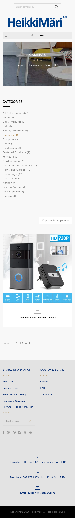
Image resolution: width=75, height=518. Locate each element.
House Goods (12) (14, 179)
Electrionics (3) (12, 148)
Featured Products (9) (16, 152)
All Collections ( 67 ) (15, 113)
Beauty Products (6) (15, 131)
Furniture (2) (10, 157)
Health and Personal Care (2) (21, 166)
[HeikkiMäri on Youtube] (25, 433)
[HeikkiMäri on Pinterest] (14, 433)
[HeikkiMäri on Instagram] (19, 433)
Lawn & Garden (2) (15, 187)
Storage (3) (10, 196)
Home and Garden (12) (17, 170)
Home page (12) (13, 174)
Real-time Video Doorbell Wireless (37, 318)
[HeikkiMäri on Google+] (8, 433)
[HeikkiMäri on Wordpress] (30, 433)
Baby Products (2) (14, 122)
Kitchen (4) (9, 183)
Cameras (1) (10, 135)
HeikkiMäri (36, 512)
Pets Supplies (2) (13, 192)
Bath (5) (8, 126)
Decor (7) (8, 144)
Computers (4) (12, 139)
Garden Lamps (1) (14, 161)
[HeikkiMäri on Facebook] (3, 433)
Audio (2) (8, 118)
